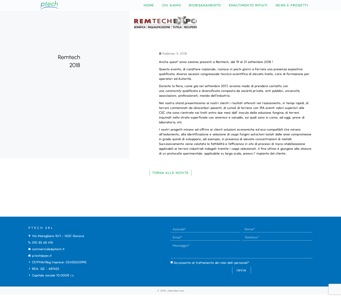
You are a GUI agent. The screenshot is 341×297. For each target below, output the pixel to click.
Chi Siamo (171, 5)
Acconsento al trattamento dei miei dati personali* (211, 263)
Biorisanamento (205, 5)
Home (149, 5)
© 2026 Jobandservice (170, 290)
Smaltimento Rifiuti (248, 5)
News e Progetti (292, 5)
